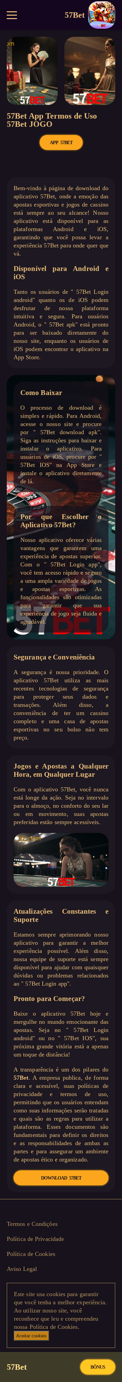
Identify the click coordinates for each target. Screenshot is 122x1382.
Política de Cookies (31, 1253)
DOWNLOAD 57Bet (61, 1178)
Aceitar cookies (31, 1335)
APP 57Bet (61, 142)
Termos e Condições (32, 1223)
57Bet (75, 14)
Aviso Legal (22, 1268)
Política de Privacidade (35, 1238)
